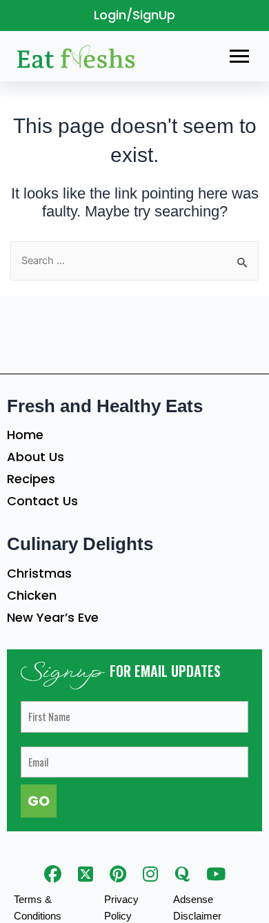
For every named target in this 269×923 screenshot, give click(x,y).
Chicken (32, 595)
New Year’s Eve (53, 617)
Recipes (31, 478)
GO (39, 801)
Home (25, 434)
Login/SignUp (134, 14)
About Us (35, 456)
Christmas (39, 573)
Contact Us (42, 500)
